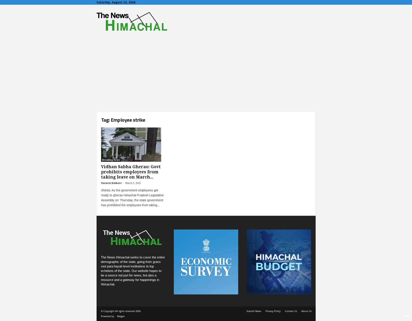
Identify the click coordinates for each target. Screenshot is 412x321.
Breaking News (111, 160)
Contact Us (291, 311)
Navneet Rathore (111, 183)
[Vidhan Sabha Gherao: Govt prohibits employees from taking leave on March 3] (133, 145)
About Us (306, 311)
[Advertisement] (206, 80)
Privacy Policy (273, 311)
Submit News (254, 311)
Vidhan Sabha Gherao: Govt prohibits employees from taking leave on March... (131, 172)
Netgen (121, 316)
